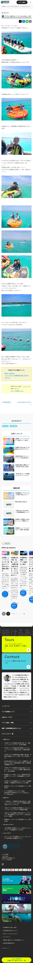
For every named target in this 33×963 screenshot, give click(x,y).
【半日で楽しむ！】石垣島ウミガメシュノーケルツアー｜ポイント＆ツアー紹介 (22, 474)
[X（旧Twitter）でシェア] (20, 21)
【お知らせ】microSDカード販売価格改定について (22, 511)
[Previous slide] (4, 614)
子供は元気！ (7, 402)
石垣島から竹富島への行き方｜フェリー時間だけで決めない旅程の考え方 (22, 520)
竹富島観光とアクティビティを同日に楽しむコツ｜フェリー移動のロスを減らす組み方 (22, 494)
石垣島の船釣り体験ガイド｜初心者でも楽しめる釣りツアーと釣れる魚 (22, 465)
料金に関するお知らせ (21, 502)
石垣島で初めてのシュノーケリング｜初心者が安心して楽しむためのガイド (22, 457)
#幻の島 (5, 426)
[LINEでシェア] (26, 21)
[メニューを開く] (30, 2)
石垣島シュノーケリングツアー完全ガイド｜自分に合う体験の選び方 (22, 439)
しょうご (24, 386)
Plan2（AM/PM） (9, 373)
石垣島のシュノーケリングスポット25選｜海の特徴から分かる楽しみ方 (22, 529)
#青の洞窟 (13, 426)
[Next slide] (8, 614)
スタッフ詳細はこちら (17, 391)
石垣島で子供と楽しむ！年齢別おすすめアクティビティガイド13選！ (22, 448)
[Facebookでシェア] (23, 21)
